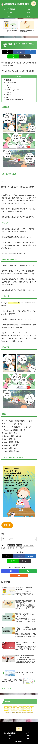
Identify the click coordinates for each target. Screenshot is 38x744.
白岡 (16, 548)
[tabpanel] (10, 27)
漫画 (11, 548)
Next (37, 27)
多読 (32, 545)
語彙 (7, 97)
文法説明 (8, 92)
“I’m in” (9, 87)
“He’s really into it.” (13, 90)
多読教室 (5, 548)
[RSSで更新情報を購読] (19, 575)
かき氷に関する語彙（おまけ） (15, 99)
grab (8, 85)
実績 (28, 735)
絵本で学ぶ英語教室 (9, 733)
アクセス (9, 735)
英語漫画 (8, 80)
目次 (16, 76)
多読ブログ (12, 545)
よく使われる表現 (11, 82)
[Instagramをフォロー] (10, 571)
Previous (1, 27)
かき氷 (26, 545)
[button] (24, 56)
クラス (28, 733)
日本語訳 (8, 95)
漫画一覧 (7, 525)
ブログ (5, 545)
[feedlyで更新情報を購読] (28, 571)
